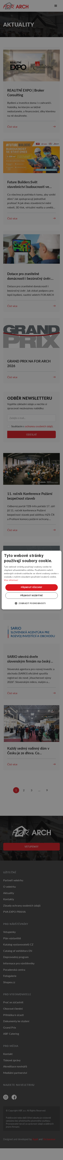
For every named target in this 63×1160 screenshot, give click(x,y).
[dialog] (31, 580)
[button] (31, 603)
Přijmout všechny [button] (31, 587)
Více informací (11, 580)
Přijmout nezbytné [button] (31, 595)
